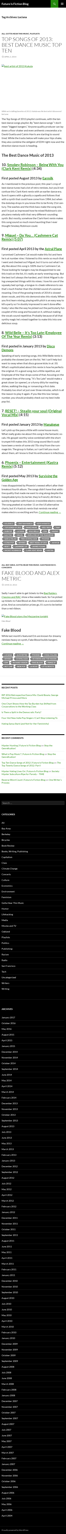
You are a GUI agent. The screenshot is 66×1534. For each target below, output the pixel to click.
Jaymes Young (38, 546)
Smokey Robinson (12, 550)
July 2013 (6, 1132)
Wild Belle (34, 531)
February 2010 (9, 1332)
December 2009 (10, 1343)
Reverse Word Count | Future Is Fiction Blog (23, 779)
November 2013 (10, 1109)
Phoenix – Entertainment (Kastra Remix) (30, 464)
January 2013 (8, 1160)
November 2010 (10, 1286)
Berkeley (6, 834)
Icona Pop (9, 543)
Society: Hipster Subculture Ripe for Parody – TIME (31, 772)
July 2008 (6, 1372)
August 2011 (8, 1240)
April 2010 (7, 1321)
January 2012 (8, 1212)
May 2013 (7, 1143)
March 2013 (8, 1149)
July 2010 (6, 1303)
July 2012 (6, 1183)
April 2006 (7, 1510)
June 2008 (7, 1378)
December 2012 (10, 1166)
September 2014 (10, 1069)
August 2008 (8, 1366)
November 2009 (10, 1349)
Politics (5, 943)
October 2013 (9, 1114)
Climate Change (9, 868)
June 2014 (7, 1074)
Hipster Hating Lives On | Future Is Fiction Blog (25, 771)
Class (4, 862)
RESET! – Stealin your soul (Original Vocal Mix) (32, 413)
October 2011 (9, 1229)
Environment (8, 891)
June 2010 (7, 1309)
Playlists (35, 33)
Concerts (7, 567)
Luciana (20, 531)
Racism (5, 954)
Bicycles (6, 840)
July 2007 (6, 1429)
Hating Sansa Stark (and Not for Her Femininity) (25, 723)
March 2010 (8, 1326)
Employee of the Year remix (41, 535)
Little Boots (48, 666)
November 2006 (10, 1475)
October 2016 (9, 1023)
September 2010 (10, 1292)
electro (8, 535)
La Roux (33, 666)
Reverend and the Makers (44, 659)
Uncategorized (9, 977)
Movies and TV (9, 925)
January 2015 (8, 1046)
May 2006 (7, 1504)
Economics (7, 885)
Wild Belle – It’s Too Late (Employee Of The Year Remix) (32, 335)
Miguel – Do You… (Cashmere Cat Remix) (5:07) (30, 237)
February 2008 (9, 1389)
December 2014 (10, 1051)
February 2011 (9, 1269)
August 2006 (8, 1492)
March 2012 (8, 1200)
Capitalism (7, 857)
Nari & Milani (10, 539)
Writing (5, 988)
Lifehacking (7, 914)
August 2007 (8, 1424)
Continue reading (50, 512)
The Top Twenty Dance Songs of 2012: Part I (31, 764)
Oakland (6, 931)
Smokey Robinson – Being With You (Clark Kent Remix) (33, 167)
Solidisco (8, 524)
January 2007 (8, 1464)
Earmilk (47, 178)
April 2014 (7, 1086)
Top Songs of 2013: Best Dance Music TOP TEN (32, 45)
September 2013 (10, 1120)
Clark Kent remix (34, 550)
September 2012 (10, 1172)
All (3, 33)
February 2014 (9, 1097)
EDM (45, 531)
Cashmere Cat (21, 546)
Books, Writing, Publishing (15, 851)
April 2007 (7, 1447)
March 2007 (8, 1452)
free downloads (29, 539)
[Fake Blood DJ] (25, 615)
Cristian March (25, 524)
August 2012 (8, 1177)
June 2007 (7, 1435)
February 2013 (9, 1155)
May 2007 (7, 1441)
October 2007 (9, 1412)
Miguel (19, 535)
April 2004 (7, 1515)
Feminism (6, 897)
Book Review (8, 845)
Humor (5, 908)
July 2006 (6, 1498)
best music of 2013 (38, 543)
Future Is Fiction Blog (15, 4)
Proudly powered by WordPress (15, 1530)
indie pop (21, 666)
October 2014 (9, 1063)
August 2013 (8, 1126)
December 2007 (10, 1401)
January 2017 (8, 1017)
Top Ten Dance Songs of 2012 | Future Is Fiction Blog (28, 762)
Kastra (50, 550)
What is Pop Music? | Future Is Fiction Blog (23, 754)
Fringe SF (51, 663)
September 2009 (10, 1361)
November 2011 (10, 1223)
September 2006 (10, 1487)
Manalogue (51, 424)
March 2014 (8, 1092)
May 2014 (7, 1080)
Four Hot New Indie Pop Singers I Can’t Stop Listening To (30, 718)
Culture (5, 880)
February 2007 (9, 1458)
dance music (31, 527)
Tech (4, 971)
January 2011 (8, 1275)
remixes (22, 543)
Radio (4, 960)
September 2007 (10, 1418)
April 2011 (7, 1258)
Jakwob (55, 543)
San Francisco (48, 565)
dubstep (8, 531)
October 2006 (9, 1481)
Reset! (7, 546)
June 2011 (7, 1246)
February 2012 (9, 1206)
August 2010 (8, 1298)
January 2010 (8, 1338)
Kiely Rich (46, 527)
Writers (5, 983)
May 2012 (7, 1189)
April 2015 (7, 1040)
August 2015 (8, 1034)
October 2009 (9, 1355)
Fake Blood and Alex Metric (30, 576)
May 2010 (7, 1315)
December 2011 (10, 1218)
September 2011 (10, 1235)
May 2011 (7, 1252)
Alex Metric (22, 655)
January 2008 (8, 1395)
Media (5, 920)
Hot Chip (8, 666)
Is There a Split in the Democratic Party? (21, 712)
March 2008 (8, 1384)
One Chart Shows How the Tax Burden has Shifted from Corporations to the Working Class (29, 705)
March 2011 (8, 1263)
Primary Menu (62, 4)
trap (57, 527)
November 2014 (10, 1057)
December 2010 (10, 1280)
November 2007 (10, 1406)
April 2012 (7, 1195)
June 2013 (7, 1137)
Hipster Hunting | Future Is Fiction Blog (21, 745)
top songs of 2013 (12, 527)
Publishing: (7, 948)
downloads (22, 659)
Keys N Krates (43, 524)
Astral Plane (53, 249)
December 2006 (10, 1469)
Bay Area (10, 565)
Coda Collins (50, 655)
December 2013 (10, 1103)
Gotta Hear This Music (17, 33)
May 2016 (7, 1029)
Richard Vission (20, 663)
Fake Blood (37, 663)
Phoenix (45, 539)
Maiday (55, 531)
